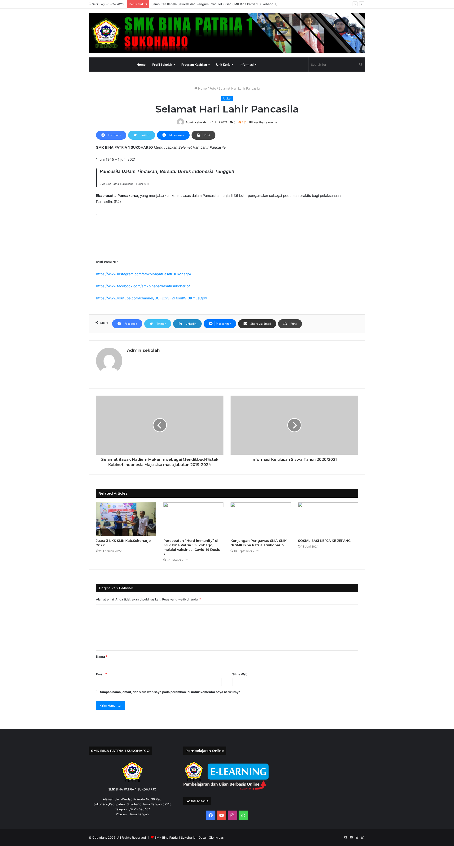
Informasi (246, 64)
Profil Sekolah (162, 64)
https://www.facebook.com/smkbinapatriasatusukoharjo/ (143, 286)
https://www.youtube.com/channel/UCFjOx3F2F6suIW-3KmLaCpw (151, 298)
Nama (101, 656)
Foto (213, 88)
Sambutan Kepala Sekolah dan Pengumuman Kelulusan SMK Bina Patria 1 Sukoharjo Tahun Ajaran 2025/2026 (231, 4)
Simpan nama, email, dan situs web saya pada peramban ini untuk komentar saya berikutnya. (170, 692)
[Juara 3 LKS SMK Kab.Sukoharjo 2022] (126, 519)
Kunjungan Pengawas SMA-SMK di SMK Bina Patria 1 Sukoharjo (259, 543)
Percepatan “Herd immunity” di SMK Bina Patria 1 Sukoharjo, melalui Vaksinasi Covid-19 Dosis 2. (191, 547)
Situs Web (239, 674)
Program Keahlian (194, 64)
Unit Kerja (223, 64)
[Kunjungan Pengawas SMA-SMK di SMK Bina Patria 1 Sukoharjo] (261, 519)
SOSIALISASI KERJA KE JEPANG (324, 541)
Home (141, 64)
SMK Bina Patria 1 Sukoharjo (175, 837)
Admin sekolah (195, 122)
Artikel (227, 98)
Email (101, 674)
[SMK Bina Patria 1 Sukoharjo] (227, 33)
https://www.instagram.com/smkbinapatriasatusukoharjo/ (143, 274)
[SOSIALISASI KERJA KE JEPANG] (328, 519)
